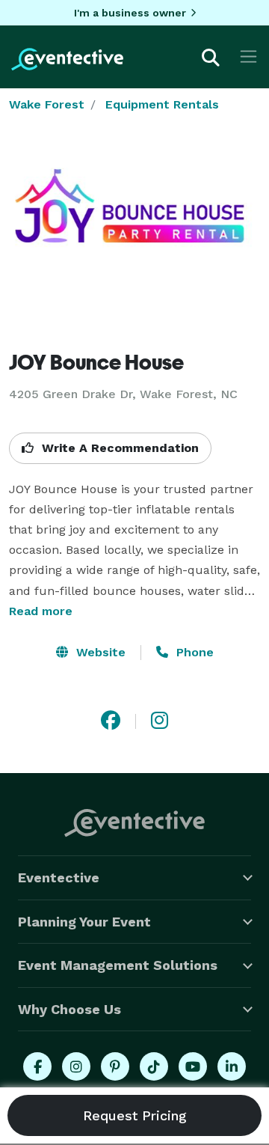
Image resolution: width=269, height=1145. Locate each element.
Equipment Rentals (162, 104)
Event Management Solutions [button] (117, 965)
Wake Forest (46, 104)
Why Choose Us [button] (69, 1009)
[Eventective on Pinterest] (115, 1066)
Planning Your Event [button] (84, 921)
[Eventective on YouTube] (193, 1066)
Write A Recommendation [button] (118, 448)
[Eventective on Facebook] (37, 1066)
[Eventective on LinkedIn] (231, 1066)
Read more (40, 611)
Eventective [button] (58, 877)
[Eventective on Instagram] (76, 1066)
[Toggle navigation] (248, 56)
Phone (193, 652)
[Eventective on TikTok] (154, 1066)
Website (99, 652)
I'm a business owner (130, 13)
